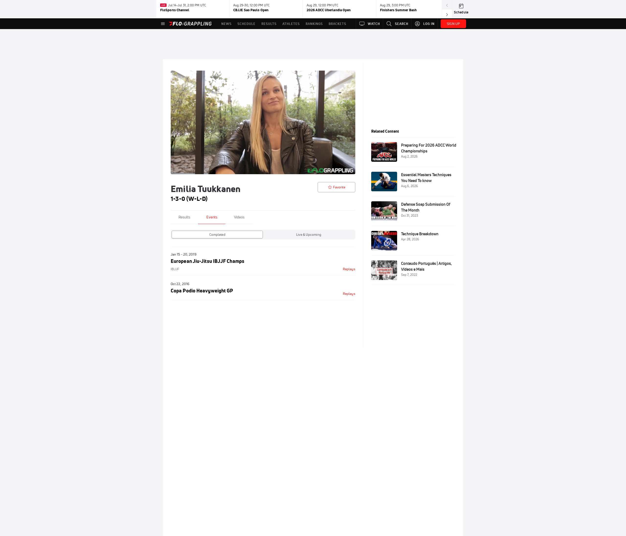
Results (184, 217)
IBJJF (175, 269)
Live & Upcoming (308, 234)
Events (211, 217)
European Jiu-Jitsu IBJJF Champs (207, 261)
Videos (239, 217)
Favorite (339, 187)
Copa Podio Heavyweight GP (202, 290)
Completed (217, 234)
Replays (349, 269)
